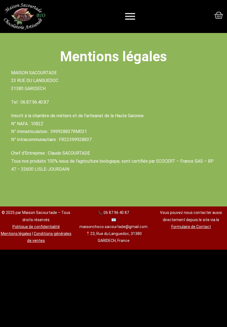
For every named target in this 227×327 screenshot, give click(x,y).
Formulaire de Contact (191, 226)
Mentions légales (16, 233)
